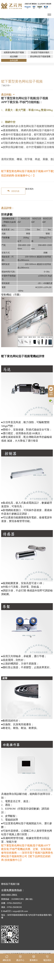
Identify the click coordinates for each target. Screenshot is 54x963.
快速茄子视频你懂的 (40, 52)
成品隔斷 (14, 56)
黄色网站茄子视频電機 (40, 56)
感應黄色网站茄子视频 (14, 52)
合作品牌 (44, 35)
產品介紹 (33, 35)
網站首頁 (22, 35)
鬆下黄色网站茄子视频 (28, 39)
